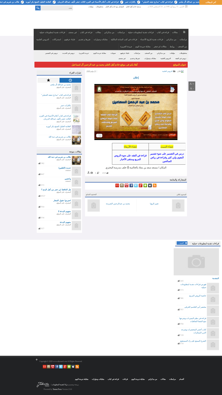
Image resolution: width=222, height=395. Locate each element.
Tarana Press (57, 389)
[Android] (145, 187)
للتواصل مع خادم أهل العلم (115, 7)
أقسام (181, 379)
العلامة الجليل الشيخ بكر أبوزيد (38, 2)
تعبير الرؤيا (154, 203)
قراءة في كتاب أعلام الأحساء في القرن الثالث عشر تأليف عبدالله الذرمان (88, 2)
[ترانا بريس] (43, 387)
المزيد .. (181, 243)
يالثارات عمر (130, 2)
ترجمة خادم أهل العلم (133, 7)
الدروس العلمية (166, 58)
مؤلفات (90, 7)
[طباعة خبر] (91, 173)
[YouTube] (126, 187)
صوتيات (113, 53)
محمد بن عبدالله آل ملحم (189, 2)
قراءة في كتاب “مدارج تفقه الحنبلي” (157, 2)
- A (192, 88)
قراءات (125, 379)
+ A (192, 83)
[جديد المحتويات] (70, 80)
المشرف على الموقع (64, 87)
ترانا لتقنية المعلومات (60, 385)
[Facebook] (131, 187)
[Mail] (117, 187)
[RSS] (154, 187)
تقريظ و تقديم (135, 58)
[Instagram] (121, 187)
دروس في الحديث (68, 53)
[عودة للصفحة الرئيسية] (111, 20)
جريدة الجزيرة (84, 53)
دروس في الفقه (180, 58)
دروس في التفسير (51, 53)
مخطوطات (99, 7)
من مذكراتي (161, 53)
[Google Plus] (140, 187)
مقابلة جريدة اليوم (99, 53)
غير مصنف (122, 58)
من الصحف (148, 53)
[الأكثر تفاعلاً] (48, 80)
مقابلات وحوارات (150, 58)
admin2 (68, 170)
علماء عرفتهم (124, 53)
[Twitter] (135, 187)
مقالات (163, 379)
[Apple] (149, 187)
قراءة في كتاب (113, 379)
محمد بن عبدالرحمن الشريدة (118, 203)
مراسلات (137, 53)
